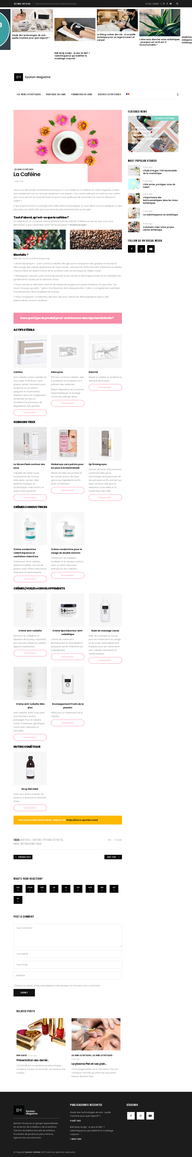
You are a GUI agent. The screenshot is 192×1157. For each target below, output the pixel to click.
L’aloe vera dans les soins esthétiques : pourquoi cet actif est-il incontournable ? (117, 42)
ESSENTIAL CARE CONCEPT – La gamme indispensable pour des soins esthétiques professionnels (159, 40)
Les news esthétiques (24, 169)
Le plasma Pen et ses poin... (89, 1064)
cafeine (36, 840)
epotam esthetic (52, 840)
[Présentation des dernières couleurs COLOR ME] (41, 1034)
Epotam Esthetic (33, 1152)
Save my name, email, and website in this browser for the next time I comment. (58, 985)
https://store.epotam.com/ (82, 820)
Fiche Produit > (30, 412)
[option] (32, 34)
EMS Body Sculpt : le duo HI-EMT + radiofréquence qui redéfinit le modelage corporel (30, 56)
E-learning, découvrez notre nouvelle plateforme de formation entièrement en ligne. (147, 135)
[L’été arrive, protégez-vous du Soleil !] (134, 184)
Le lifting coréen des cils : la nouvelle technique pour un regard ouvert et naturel (73, 37)
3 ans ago (147, 167)
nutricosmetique (31, 843)
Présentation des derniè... (32, 1060)
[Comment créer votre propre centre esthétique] (134, 226)
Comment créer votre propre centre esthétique (158, 228)
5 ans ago (136, 147)
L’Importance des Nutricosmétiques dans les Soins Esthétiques (160, 200)
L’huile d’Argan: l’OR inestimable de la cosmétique (160, 172)
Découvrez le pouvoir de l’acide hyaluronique (38, 3)
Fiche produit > (67, 403)
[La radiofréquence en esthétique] (134, 213)
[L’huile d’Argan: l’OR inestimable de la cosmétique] (134, 170)
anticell (26, 840)
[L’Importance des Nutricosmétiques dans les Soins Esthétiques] (134, 198)
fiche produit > (105, 387)
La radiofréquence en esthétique (160, 214)
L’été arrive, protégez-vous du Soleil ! (159, 186)
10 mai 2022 (19, 181)
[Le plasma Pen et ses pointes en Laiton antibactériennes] (96, 1034)
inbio (17, 843)
